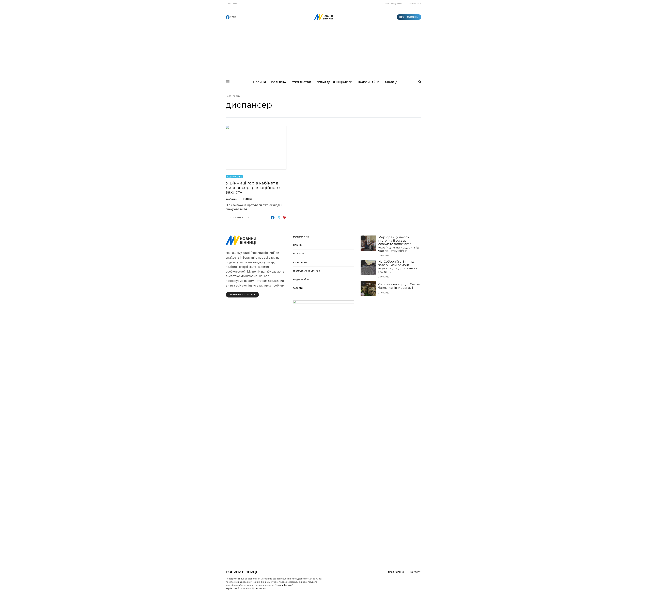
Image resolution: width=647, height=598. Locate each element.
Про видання (394, 3)
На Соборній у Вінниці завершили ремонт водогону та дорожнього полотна (398, 267)
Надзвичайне (368, 82)
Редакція (247, 198)
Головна (232, 3)
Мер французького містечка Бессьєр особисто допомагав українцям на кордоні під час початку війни (398, 244)
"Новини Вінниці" (284, 585)
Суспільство (301, 82)
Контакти (415, 3)
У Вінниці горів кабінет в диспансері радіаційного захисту (253, 188)
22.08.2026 (383, 255)
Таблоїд (391, 82)
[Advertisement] (323, 52)
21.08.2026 (383, 292)
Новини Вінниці (241, 572)
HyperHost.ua (259, 588)
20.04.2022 (231, 198)
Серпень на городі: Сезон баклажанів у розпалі (399, 286)
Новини (259, 82)
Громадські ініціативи (334, 82)
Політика (278, 82)
